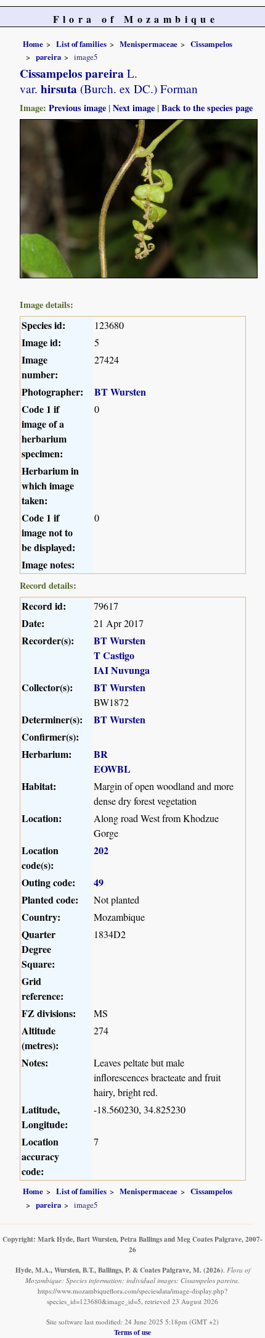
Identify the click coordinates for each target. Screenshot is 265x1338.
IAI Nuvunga (122, 670)
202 (101, 850)
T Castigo (114, 655)
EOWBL (112, 769)
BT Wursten (120, 391)
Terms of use (132, 1332)
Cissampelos (211, 43)
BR (101, 754)
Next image (134, 107)
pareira (48, 56)
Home (33, 43)
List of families (81, 43)
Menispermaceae (148, 43)
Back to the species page (207, 107)
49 (99, 882)
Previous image (77, 107)
